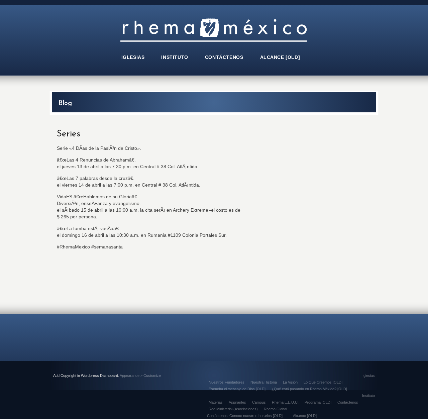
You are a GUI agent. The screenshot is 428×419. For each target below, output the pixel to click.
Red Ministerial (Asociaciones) (233, 409)
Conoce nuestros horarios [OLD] (256, 416)
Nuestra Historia (263, 382)
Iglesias (368, 376)
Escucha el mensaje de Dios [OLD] (237, 389)
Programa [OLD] (318, 402)
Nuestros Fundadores (226, 382)
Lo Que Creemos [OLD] (323, 382)
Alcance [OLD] (305, 416)
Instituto (368, 396)
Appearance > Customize (140, 376)
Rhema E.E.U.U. (285, 402)
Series (68, 134)
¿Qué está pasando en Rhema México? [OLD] (309, 389)
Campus (259, 402)
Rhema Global (275, 409)
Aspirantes (237, 402)
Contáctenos (347, 402)
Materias (216, 402)
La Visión (290, 382)
